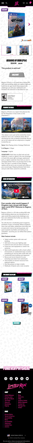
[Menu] (3, 3)
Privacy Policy (9, 414)
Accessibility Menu (8, 419)
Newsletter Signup (8, 405)
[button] (4, 24)
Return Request (22, 402)
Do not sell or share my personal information (16, 441)
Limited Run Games (16, 3)
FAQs (19, 399)
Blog (19, 395)
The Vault (7, 400)
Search (6, 3)
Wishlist (23, 3)
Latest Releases (9, 395)
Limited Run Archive (8, 426)
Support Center (22, 400)
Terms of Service (9, 416)
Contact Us (21, 404)
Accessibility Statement (8, 422)
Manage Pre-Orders (21, 406)
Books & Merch (9, 399)
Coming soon (8, 397)
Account (27, 3)
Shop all (7, 402)
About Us (21, 397)
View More (16, 323)
